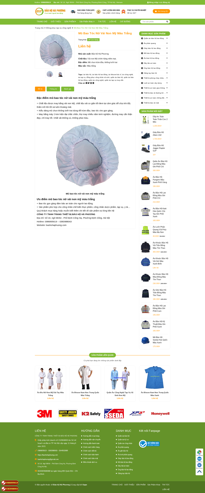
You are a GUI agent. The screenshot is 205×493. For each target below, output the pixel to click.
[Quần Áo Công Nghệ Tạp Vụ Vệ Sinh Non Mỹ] (120, 377)
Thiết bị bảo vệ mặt (151, 103)
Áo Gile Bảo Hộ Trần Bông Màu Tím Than (159, 292)
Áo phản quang (150, 43)
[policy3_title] (123, 11)
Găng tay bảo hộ (150, 73)
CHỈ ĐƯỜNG (125, 21)
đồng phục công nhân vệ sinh (97, 77)
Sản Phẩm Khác (86, 21)
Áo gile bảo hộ (123, 451)
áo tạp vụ (82, 77)
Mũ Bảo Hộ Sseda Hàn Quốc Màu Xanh (160, 340)
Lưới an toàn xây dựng (153, 83)
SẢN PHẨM (69, 21)
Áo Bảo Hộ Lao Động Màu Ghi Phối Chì (159, 195)
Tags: (81, 74)
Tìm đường (199, 455)
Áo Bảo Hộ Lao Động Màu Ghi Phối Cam (159, 308)
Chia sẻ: (81, 83)
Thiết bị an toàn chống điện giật (156, 98)
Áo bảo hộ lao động (151, 58)
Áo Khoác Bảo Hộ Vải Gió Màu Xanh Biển (160, 261)
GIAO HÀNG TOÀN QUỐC (86, 10)
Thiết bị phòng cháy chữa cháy (156, 78)
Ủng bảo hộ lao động (152, 68)
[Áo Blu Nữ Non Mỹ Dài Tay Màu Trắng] (50, 377)
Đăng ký (166, 2)
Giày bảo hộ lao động (152, 48)
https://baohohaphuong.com (48, 455)
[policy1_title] (72, 11)
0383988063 (53, 451)
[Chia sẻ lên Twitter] (89, 83)
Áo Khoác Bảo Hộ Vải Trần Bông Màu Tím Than (160, 245)
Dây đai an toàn (150, 63)
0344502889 (63, 451)
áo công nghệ (127, 74)
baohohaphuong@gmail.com (48, 459)
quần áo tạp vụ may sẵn (114, 80)
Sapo (85, 485)
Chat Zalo (199, 461)
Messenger (199, 468)
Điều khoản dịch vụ (90, 462)
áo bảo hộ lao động (99, 74)
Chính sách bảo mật (90, 458)
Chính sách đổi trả (89, 451)
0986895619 (46, 2)
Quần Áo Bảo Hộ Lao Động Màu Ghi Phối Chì (160, 164)
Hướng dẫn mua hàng (91, 436)
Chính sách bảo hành (91, 455)
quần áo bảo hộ (117, 77)
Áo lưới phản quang (125, 455)
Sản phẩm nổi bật (152, 111)
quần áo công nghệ (96, 80)
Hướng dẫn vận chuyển (91, 440)
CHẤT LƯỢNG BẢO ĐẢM (111, 10)
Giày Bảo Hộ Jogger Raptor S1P (159, 148)
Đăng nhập (153, 2)
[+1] (93, 83)
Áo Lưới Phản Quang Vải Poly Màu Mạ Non (159, 229)
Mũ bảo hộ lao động (152, 53)
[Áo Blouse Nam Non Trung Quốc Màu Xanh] (154, 377)
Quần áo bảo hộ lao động (154, 38)
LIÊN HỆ (112, 21)
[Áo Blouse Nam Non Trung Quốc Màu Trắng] (85, 377)
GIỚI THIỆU (56, 21)
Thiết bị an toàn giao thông (154, 88)
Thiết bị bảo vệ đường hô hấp (155, 93)
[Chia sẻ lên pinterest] (91, 83)
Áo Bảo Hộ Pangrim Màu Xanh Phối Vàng (160, 179)
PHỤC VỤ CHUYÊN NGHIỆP (136, 10)
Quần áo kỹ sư (123, 440)
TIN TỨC (102, 21)
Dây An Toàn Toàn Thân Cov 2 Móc (160, 119)
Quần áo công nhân (125, 443)
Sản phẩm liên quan (102, 355)
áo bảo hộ (87, 74)
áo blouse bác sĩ (114, 74)
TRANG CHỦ (42, 21)
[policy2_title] (98, 11)
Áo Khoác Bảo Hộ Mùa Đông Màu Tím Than (160, 276)
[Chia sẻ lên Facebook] (87, 83)
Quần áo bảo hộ (123, 436)
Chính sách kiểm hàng (91, 447)
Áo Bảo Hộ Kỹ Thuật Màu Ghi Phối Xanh (159, 324)
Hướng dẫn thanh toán (91, 443)
